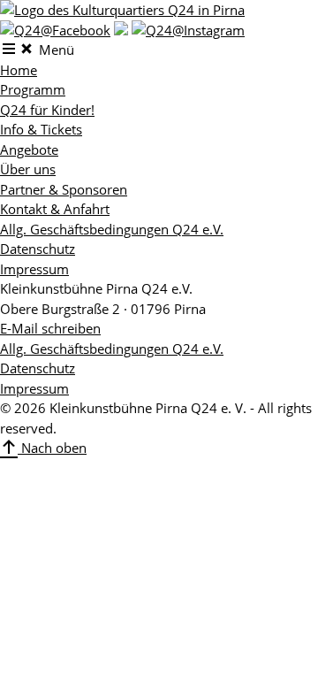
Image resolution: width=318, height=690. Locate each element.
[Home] (122, 10)
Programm (32, 89)
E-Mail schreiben (50, 328)
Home (18, 70)
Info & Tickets (41, 129)
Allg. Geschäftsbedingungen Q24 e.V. (111, 229)
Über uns (28, 169)
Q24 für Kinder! (47, 110)
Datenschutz (37, 248)
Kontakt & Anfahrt (55, 209)
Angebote (29, 149)
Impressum (34, 269)
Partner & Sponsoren (63, 189)
